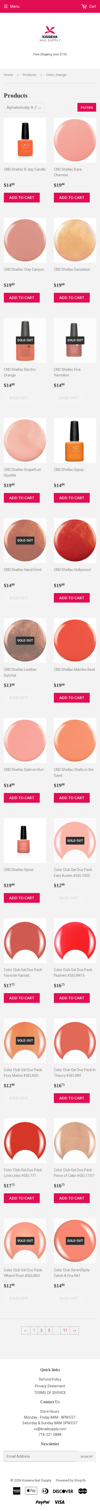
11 (65, 1330)
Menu (14, 6)
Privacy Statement (50, 1386)
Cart (92, 6)
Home (8, 75)
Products (29, 75)
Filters (87, 107)
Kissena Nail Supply (36, 1480)
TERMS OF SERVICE (50, 1393)
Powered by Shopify (71, 1480)
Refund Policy (50, 1379)
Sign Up (87, 1456)
